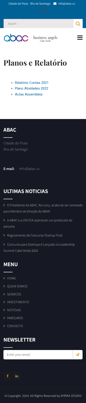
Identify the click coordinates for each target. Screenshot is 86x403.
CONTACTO (15, 326)
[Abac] (33, 38)
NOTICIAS (14, 310)
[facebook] (40, 10)
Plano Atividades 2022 (31, 88)
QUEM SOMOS (17, 286)
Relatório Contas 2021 (32, 83)
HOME (11, 278)
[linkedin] (46, 10)
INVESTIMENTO (18, 302)
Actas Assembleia (28, 94)
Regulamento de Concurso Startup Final (34, 235)
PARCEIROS (15, 318)
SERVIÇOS (14, 294)
